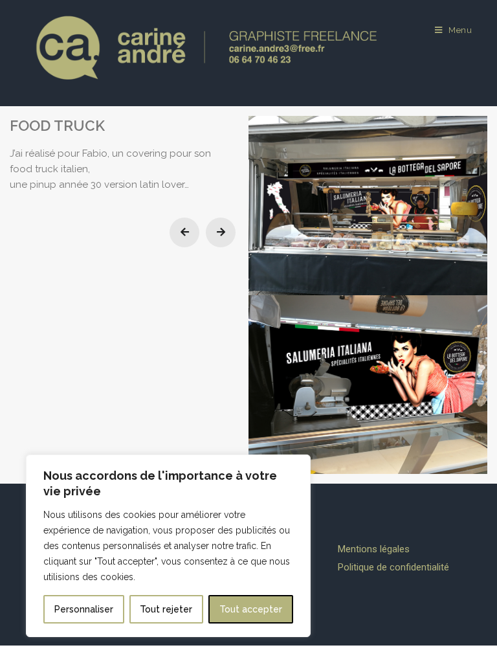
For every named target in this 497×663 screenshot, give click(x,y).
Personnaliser (83, 609)
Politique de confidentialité (393, 567)
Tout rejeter (166, 609)
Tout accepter (250, 609)
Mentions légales (374, 549)
